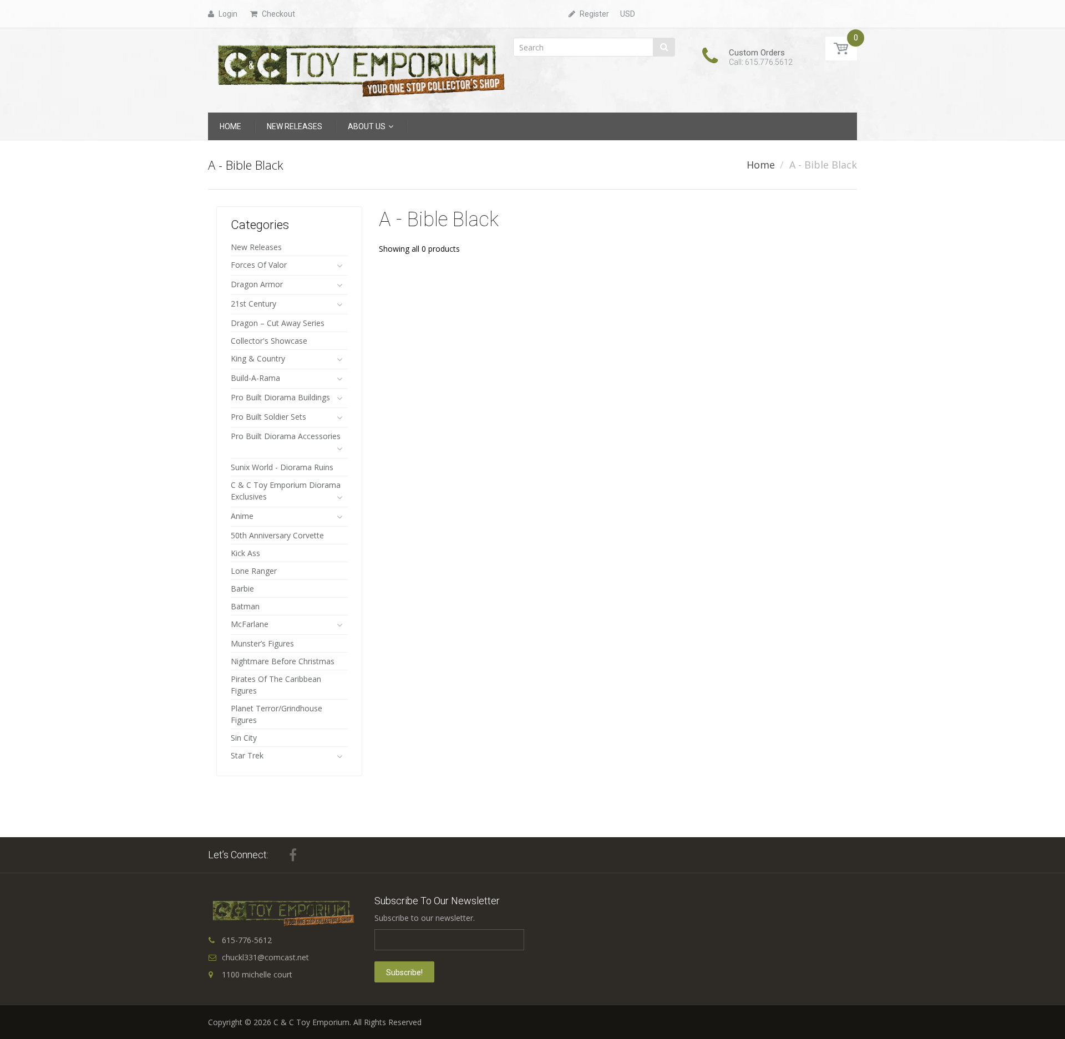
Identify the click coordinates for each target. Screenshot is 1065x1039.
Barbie (242, 588)
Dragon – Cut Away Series (277, 323)
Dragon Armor (257, 284)
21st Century (253, 303)
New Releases (256, 247)
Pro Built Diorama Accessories (286, 436)
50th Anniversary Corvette (277, 535)
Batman (245, 606)
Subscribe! (404, 972)
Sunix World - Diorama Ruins (282, 467)
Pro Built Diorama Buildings (280, 397)
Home (761, 164)
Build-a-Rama (255, 378)
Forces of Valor (259, 264)
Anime (242, 516)
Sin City (244, 737)
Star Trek (247, 755)
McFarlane (249, 624)
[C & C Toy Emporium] (360, 69)
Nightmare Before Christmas (282, 661)
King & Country (258, 358)
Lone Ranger (254, 571)
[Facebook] (292, 855)
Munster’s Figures (262, 643)
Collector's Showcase (269, 340)
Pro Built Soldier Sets (268, 416)
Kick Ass (245, 553)
